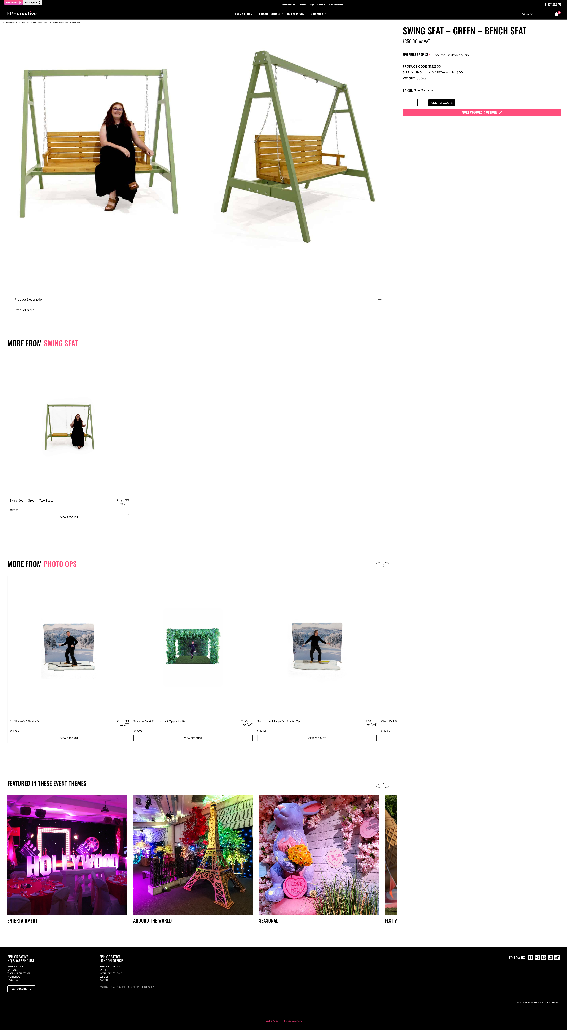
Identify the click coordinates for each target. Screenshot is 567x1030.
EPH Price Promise (415, 54)
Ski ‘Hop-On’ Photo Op (25, 721)
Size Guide (421, 90)
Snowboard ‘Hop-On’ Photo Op (278, 721)
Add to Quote (442, 103)
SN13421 (261, 730)
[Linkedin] (550, 957)
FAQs (312, 4)
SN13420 (14, 730)
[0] (556, 14)
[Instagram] (537, 957)
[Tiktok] (557, 957)
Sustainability (288, 4)
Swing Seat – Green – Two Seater (32, 500)
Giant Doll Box (390, 721)
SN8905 (137, 730)
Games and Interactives (19, 22)
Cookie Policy (271, 1021)
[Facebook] (530, 957)
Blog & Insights (336, 4)
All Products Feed (531, 970)
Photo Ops (47, 22)
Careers (302, 4)
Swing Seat (61, 343)
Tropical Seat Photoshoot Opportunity (159, 721)
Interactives (36, 22)
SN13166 (385, 730)
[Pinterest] (543, 957)
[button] (379, 565)
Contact (321, 4)
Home (5, 22)
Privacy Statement (293, 1021)
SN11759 (14, 510)
